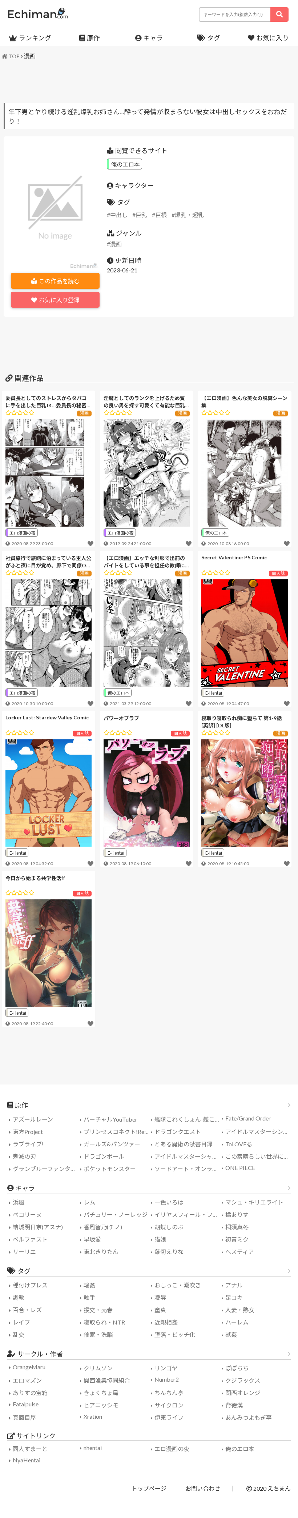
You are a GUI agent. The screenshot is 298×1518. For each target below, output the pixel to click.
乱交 (18, 1334)
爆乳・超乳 (189, 214)
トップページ (149, 1488)
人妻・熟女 (239, 1309)
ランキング (35, 38)
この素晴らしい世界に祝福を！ (259, 1156)
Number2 (166, 1379)
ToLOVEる (238, 1144)
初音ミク (237, 1239)
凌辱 (160, 1297)
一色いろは (169, 1202)
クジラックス (242, 1380)
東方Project (28, 1131)
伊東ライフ (169, 1417)
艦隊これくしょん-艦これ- (188, 1119)
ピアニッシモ (101, 1405)
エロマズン (27, 1380)
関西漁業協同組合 (107, 1380)
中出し (119, 214)
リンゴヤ (166, 1368)
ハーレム (237, 1322)
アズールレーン (33, 1119)
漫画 (30, 55)
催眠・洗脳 (98, 1334)
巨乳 (141, 214)
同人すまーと (30, 1448)
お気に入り (272, 38)
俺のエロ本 (125, 164)
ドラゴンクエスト (177, 1131)
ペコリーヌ (27, 1214)
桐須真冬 (237, 1226)
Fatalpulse (26, 1404)
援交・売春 (98, 1309)
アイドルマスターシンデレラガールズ (259, 1131)
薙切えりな (169, 1251)
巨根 (161, 214)
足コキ (234, 1297)
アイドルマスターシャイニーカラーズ (189, 1156)
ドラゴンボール (104, 1156)
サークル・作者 (40, 1354)
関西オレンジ (242, 1392)
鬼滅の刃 (24, 1156)
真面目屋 (24, 1417)
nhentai (93, 1447)
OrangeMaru (29, 1366)
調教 (18, 1297)
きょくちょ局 (101, 1392)
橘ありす (237, 1214)
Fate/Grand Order (248, 1118)
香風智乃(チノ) (103, 1226)
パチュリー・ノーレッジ (116, 1214)
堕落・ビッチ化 (174, 1334)
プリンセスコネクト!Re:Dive (118, 1131)
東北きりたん (101, 1251)
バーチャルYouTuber (110, 1119)
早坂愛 (92, 1239)
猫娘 (160, 1239)
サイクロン (169, 1405)
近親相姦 (166, 1322)
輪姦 (89, 1285)
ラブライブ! (28, 1144)
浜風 (18, 1202)
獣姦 (231, 1334)
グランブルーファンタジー (47, 1168)
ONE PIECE (240, 1167)
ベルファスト (30, 1239)
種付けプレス (30, 1285)
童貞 (160, 1309)
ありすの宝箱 (30, 1392)
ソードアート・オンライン (189, 1168)
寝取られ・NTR (104, 1322)
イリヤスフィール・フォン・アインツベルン (189, 1214)
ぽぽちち (237, 1368)
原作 (93, 38)
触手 (89, 1297)
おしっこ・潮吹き (177, 1285)
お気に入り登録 (59, 299)
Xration (93, 1416)
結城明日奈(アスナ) (38, 1226)
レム (89, 1202)
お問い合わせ (202, 1488)
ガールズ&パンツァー (112, 1144)
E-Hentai (213, 693)
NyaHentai (26, 1460)
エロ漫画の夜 (22, 533)
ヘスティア (239, 1251)
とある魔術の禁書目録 (183, 1144)
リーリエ (24, 1251)
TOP (14, 56)
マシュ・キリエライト (254, 1202)
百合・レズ (27, 1309)
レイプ (21, 1322)
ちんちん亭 (169, 1392)
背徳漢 (234, 1405)
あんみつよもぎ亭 (248, 1417)
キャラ (153, 38)
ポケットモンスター (110, 1168)
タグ (213, 38)
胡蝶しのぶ (169, 1226)
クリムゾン (98, 1368)
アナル (234, 1285)
